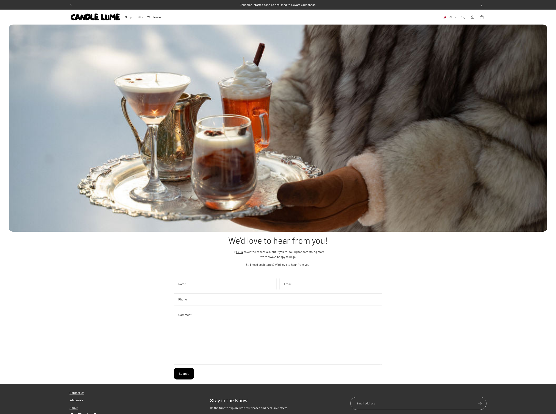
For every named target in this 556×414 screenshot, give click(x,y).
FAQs (239, 252)
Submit (184, 373)
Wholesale (76, 400)
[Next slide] (481, 5)
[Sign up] (480, 403)
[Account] (472, 17)
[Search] (463, 17)
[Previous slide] (71, 5)
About (74, 407)
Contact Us (77, 392)
